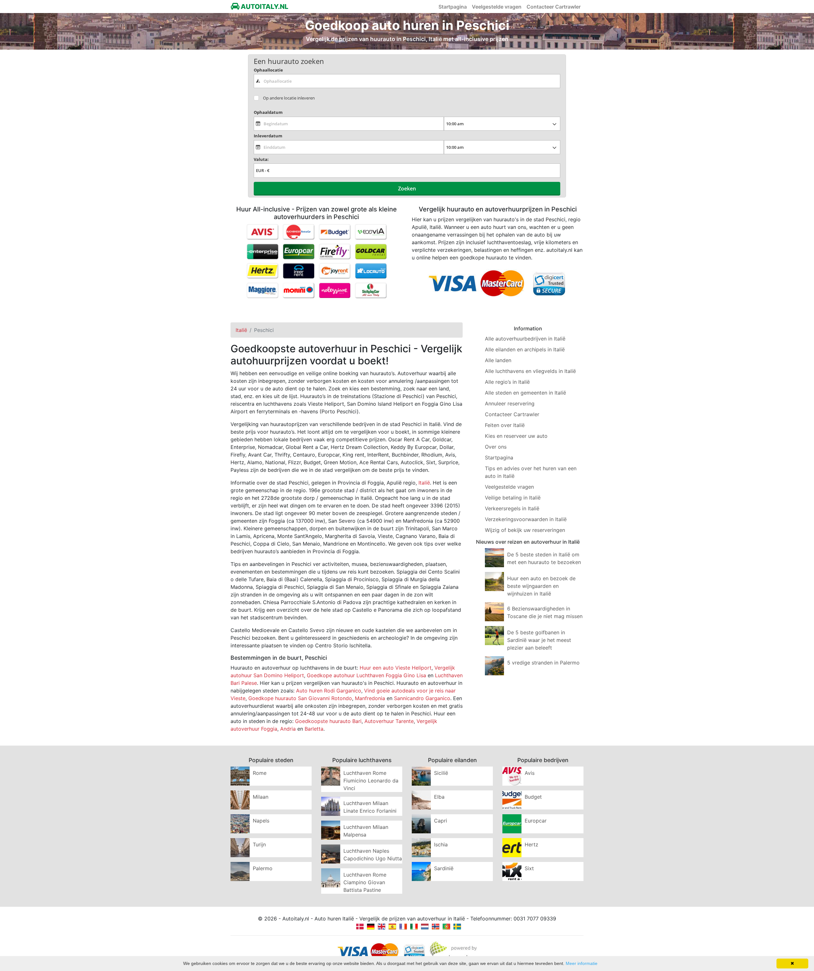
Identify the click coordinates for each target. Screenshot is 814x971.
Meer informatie (581, 963)
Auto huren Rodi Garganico (328, 690)
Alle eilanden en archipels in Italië (525, 349)
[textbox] (407, 81)
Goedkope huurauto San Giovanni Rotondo (300, 698)
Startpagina (452, 6)
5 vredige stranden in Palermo (543, 662)
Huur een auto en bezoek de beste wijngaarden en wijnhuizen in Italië (541, 586)
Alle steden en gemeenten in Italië (525, 392)
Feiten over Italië (505, 425)
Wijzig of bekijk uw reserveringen (525, 530)
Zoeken (407, 188)
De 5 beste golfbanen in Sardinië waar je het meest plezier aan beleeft (539, 640)
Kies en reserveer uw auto (516, 436)
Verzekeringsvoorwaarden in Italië (526, 519)
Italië (424, 482)
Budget (533, 797)
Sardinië (443, 868)
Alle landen (498, 360)
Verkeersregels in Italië (512, 508)
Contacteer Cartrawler (554, 6)
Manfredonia (370, 698)
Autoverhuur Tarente (389, 721)
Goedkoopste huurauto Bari (328, 721)
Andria (288, 729)
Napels (261, 820)
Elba (439, 797)
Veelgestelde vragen (496, 6)
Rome (259, 773)
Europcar (536, 820)
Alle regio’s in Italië (507, 382)
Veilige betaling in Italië (513, 497)
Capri (440, 820)
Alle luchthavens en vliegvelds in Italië (530, 371)
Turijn (259, 844)
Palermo (262, 868)
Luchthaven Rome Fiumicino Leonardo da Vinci (370, 780)
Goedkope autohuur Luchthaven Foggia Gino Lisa (366, 675)
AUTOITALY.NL (263, 6)
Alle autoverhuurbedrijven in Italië (525, 338)
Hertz (531, 844)
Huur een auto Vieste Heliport (395, 668)
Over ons (496, 447)
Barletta (314, 729)
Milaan (260, 797)
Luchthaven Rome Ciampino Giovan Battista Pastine (364, 882)
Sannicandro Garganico (422, 698)
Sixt (529, 868)
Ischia (441, 844)
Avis (530, 773)
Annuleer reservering (510, 403)
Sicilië (441, 773)
